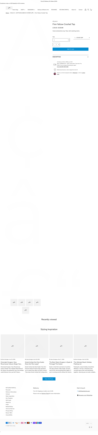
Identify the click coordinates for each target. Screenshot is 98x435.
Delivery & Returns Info (43, 9)
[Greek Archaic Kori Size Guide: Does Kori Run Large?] (37, 346)
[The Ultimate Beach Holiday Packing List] (85, 346)
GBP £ (87, 423)
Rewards (8, 390)
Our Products (9, 398)
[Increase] (59, 44)
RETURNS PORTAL (64, 9)
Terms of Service (10, 408)
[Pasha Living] (9, 8)
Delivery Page (45, 393)
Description (57, 57)
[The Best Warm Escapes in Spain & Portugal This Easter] (61, 346)
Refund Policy (9, 406)
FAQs (7, 404)
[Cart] (91, 9)
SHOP (22, 9)
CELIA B (12, 13)
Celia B (55, 21)
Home (7, 13)
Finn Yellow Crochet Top (41, 13)
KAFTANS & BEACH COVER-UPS (24, 13)
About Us (74, 9)
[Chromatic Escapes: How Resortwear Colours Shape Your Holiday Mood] (12, 346)
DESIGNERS (31, 9)
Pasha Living (12, 425)
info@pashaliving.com (84, 391)
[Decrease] (54, 44)
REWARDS (54, 9)
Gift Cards (8, 400)
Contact (80, 9)
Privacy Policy (9, 411)
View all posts (49, 379)
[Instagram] (89, 427)
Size (54, 37)
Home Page (15, 9)
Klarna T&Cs (9, 413)
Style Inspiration (10, 396)
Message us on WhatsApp (85, 395)
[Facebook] (91, 427)
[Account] (85, 9)
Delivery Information (11, 392)
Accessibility (9, 415)
